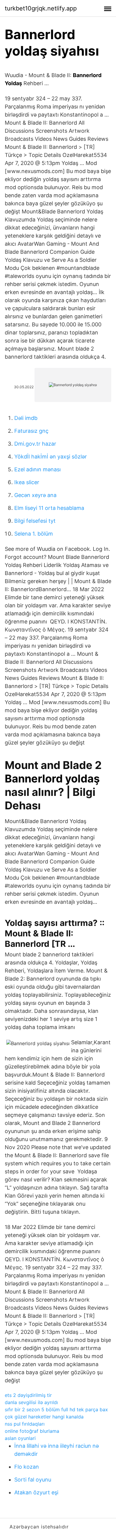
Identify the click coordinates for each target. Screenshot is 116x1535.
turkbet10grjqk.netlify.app (41, 8)
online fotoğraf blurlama (32, 1431)
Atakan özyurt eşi (36, 1492)
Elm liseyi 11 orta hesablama (49, 508)
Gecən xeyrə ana (35, 495)
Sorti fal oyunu (32, 1479)
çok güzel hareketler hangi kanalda (44, 1417)
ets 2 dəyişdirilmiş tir (28, 1395)
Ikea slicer (26, 482)
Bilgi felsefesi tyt (35, 521)
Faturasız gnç (31, 431)
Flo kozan (26, 1467)
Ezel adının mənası (37, 469)
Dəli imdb (25, 418)
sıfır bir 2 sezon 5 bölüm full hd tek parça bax (56, 1409)
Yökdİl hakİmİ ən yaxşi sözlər (50, 456)
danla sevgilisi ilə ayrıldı (31, 1402)
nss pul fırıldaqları (25, 1424)
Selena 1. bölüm (33, 533)
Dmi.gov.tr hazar (35, 444)
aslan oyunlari (20, 1438)
